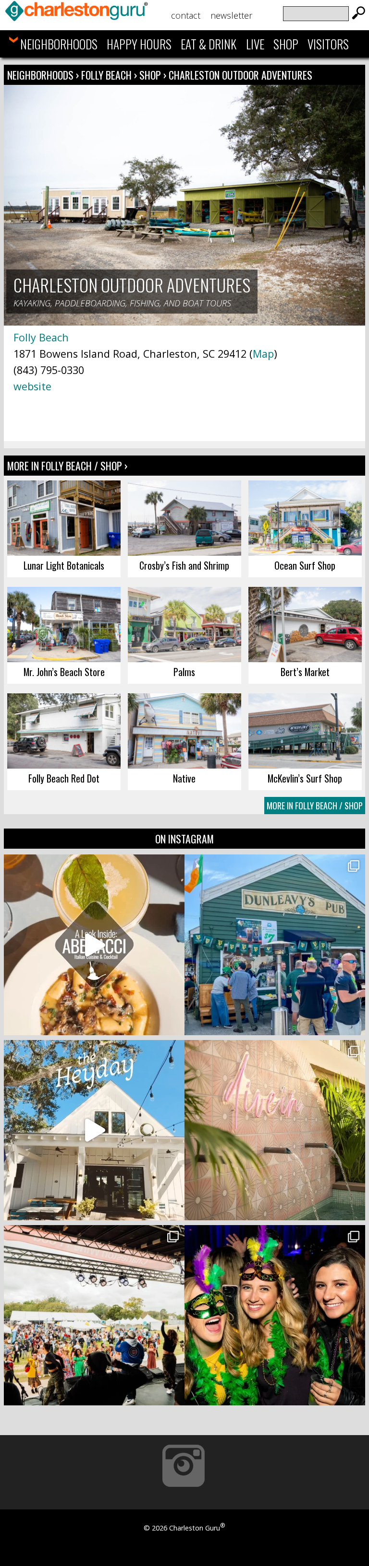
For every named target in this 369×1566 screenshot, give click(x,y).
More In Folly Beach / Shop (315, 805)
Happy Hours (139, 44)
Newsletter (231, 15)
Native (184, 778)
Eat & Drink (208, 44)
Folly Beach (107, 74)
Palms (184, 672)
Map (263, 354)
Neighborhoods (59, 44)
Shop (285, 44)
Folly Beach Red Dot (63, 778)
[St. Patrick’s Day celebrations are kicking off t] (274, 944)
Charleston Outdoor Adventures (240, 74)
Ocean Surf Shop (304, 565)
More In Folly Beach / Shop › (67, 465)
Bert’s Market (305, 672)
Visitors (328, 44)
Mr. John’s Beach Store (64, 672)
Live (255, 44)
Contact (185, 15)
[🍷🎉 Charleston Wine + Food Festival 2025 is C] (94, 1315)
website (32, 386)
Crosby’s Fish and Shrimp (184, 565)
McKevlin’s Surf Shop (305, 778)
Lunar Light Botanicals (64, 565)
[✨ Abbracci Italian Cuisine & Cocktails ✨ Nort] (94, 944)
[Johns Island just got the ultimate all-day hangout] (94, 1130)
